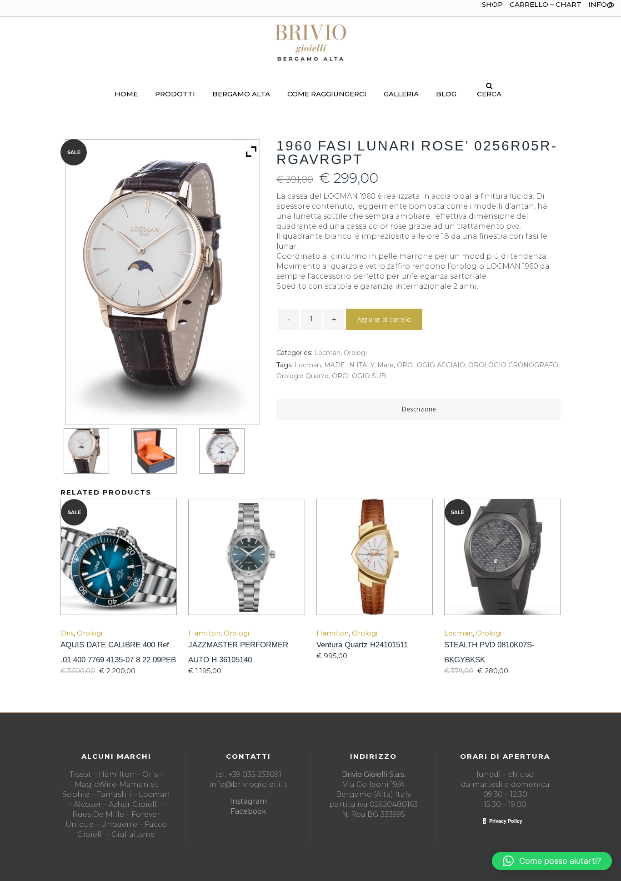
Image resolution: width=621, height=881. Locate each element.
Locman (327, 353)
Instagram (248, 801)
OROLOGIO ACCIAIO (431, 365)
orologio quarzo (302, 376)
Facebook (248, 811)
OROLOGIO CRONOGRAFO (513, 365)
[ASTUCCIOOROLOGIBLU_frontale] (161, 451)
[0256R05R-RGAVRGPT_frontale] (229, 451)
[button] (552, 861)
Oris (67, 633)
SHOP (492, 4)
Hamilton (204, 633)
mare (385, 365)
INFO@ (601, 4)
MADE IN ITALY (349, 365)
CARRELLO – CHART (545, 4)
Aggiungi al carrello (384, 319)
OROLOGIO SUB (359, 376)
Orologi (355, 353)
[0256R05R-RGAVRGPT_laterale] (94, 451)
